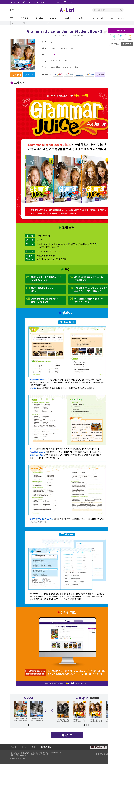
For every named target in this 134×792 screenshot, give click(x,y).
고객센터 (23, 747)
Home (16, 23)
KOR (13, 9)
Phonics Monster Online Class (39, 2)
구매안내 (13, 747)
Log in (113, 18)
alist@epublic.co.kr (20, 755)
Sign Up (121, 18)
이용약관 (33, 747)
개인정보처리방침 (46, 747)
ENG (19, 9)
